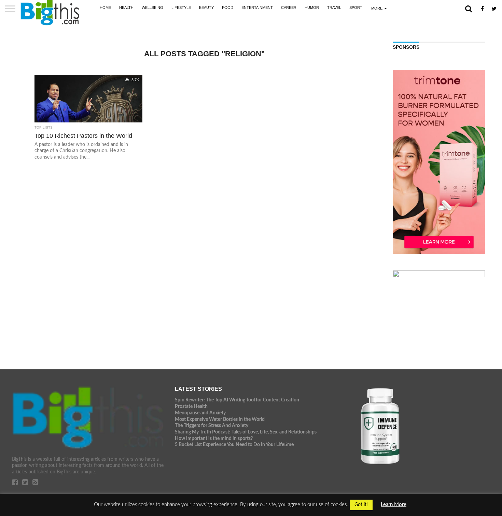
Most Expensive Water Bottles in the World (220, 419)
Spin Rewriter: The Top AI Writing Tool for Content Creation (237, 399)
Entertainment (257, 7)
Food (227, 7)
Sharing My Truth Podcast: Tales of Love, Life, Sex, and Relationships (246, 431)
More (376, 8)
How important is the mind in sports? (214, 438)
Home (105, 7)
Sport (355, 7)
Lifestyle (181, 7)
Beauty (206, 7)
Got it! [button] (361, 504)
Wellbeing (152, 7)
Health (126, 7)
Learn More (393, 504)
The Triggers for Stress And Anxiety (211, 425)
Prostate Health (191, 406)
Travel (334, 7)
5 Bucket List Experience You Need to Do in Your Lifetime (234, 444)
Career (288, 7)
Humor (312, 7)
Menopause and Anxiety (200, 412)
